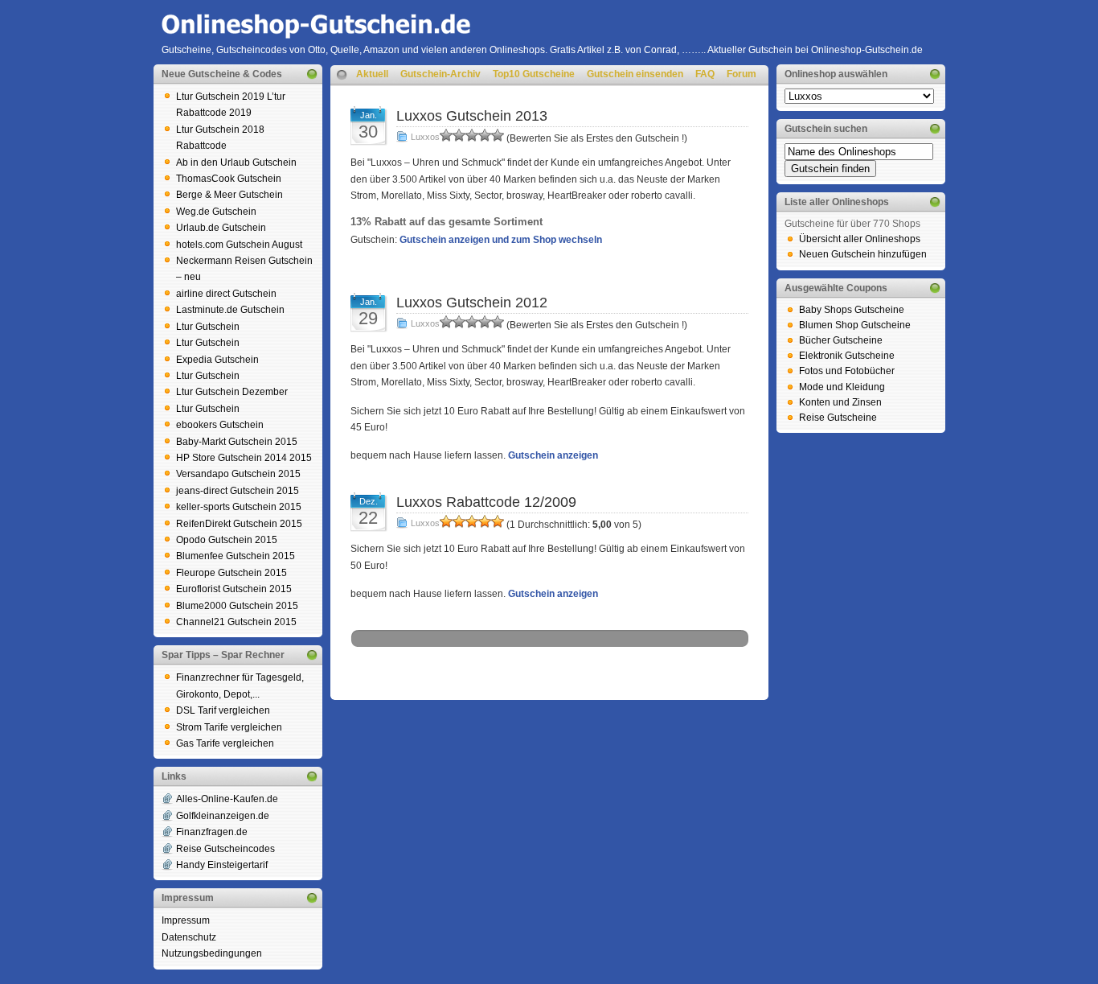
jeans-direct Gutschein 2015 (237, 490)
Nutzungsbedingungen (212, 953)
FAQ (705, 74)
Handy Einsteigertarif (222, 865)
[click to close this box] (312, 74)
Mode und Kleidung (842, 387)
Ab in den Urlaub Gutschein (236, 162)
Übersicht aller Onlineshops (859, 239)
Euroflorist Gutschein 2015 (234, 589)
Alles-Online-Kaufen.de (227, 799)
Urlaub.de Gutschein (221, 227)
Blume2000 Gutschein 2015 (237, 605)
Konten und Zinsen (840, 402)
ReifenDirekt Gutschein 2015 (239, 523)
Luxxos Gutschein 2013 (471, 116)
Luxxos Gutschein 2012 (471, 302)
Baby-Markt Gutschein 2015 (236, 441)
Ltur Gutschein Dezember (232, 391)
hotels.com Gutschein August (239, 244)
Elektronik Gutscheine (847, 355)
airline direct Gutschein (226, 293)
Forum (741, 74)
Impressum (186, 920)
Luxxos (425, 137)
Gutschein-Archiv (440, 74)
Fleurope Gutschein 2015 (231, 572)
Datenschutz (189, 937)
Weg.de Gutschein (216, 211)
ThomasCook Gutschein (228, 178)
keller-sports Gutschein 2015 (238, 507)
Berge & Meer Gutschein (229, 194)
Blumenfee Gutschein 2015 (235, 556)
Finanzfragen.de (212, 832)
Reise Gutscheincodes (225, 848)
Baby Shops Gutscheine (851, 309)
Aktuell (372, 74)
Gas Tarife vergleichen (225, 743)
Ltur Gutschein (208, 326)
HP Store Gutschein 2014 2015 (244, 457)
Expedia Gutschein (217, 359)
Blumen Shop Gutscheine (855, 325)
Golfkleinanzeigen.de (222, 815)
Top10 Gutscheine (534, 74)
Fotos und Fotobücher (847, 371)
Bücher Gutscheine (841, 340)
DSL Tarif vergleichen (223, 710)
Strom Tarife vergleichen (229, 727)
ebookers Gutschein (220, 424)
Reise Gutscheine (838, 417)
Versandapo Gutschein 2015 (238, 474)
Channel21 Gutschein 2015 (236, 622)
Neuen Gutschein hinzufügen (863, 254)
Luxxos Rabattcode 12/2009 (486, 502)
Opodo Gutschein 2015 (226, 540)
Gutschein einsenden (635, 74)
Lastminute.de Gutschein (230, 309)
